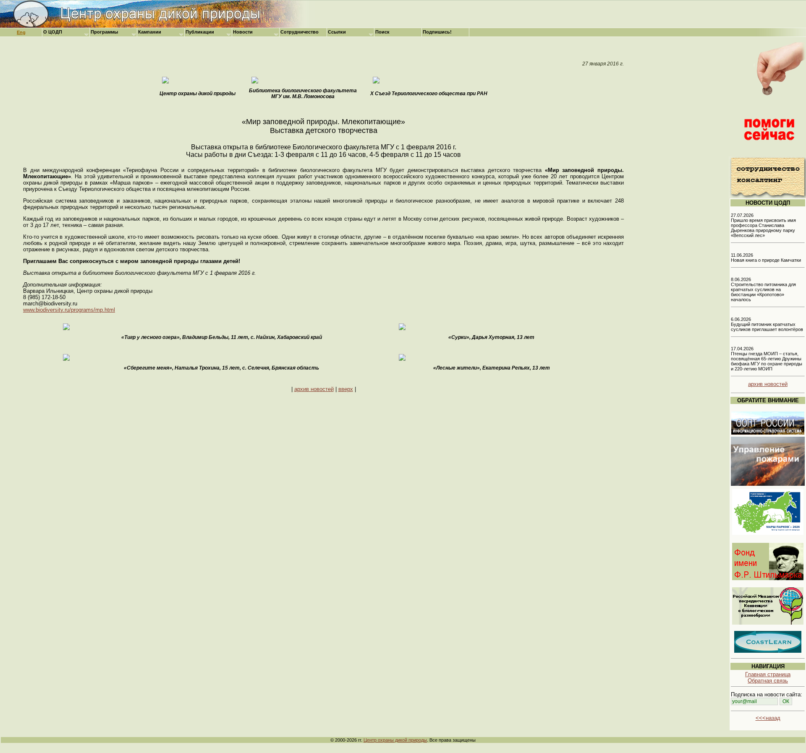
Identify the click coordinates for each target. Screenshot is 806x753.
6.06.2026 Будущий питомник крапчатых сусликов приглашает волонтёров (767, 324)
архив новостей (314, 389)
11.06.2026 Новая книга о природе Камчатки (766, 258)
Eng (21, 32)
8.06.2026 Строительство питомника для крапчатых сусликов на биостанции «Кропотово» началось (763, 289)
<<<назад (768, 718)
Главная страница (767, 674)
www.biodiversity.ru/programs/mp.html (69, 310)
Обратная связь (768, 680)
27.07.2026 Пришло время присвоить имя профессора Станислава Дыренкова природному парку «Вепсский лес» (763, 225)
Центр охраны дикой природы (395, 740)
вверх (345, 389)
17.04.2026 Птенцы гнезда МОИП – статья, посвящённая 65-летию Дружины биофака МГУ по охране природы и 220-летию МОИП (766, 358)
